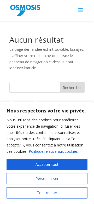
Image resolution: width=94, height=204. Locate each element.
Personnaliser (47, 178)
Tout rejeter (47, 192)
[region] (47, 153)
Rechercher (72, 87)
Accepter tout (47, 164)
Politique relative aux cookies (53, 151)
